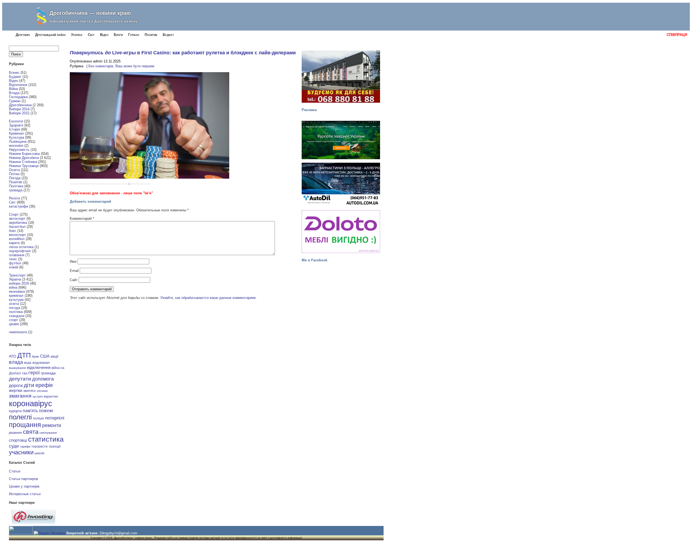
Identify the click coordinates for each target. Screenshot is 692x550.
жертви (15, 390)
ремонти (51, 425)
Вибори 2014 (19, 109)
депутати (20, 379)
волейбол (17, 239)
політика (16, 312)
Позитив (151, 35)
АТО (12, 356)
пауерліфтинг (20, 251)
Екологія (16, 121)
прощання (25, 424)
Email (74, 271)
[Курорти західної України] (341, 140)
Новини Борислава (24, 154)
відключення (39, 367)
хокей (13, 267)
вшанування (17, 367)
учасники (21, 452)
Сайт (74, 280)
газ (24, 373)
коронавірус (30, 403)
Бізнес (14, 73)
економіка (17, 291)
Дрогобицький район (50, 35)
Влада (14, 93)
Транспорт (17, 275)
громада (15, 190)
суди (14, 446)
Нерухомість (19, 150)
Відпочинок (18, 85)
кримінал (16, 296)
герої (34, 372)
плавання (16, 255)
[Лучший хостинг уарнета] (33, 523)
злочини (42, 390)
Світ (91, 35)
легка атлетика (21, 247)
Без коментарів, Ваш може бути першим (121, 66)
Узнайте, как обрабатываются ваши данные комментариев (208, 298)
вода (27, 362)
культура (16, 300)
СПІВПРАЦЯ (677, 35)
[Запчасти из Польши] (341, 184)
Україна (76, 35)
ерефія (44, 385)
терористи (39, 446)
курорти (15, 411)
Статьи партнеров (23, 479)
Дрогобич (23, 35)
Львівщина (17, 141)
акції (54, 356)
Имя (73, 261)
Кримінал (16, 133)
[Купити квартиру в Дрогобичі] (341, 77)
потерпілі (54, 418)
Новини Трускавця (24, 166)
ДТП (24, 355)
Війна (13, 89)
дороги (16, 385)
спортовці (18, 440)
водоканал (41, 363)
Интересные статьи (25, 494)
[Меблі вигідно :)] (341, 231)
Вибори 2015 (19, 113)
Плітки (14, 174)
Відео (104, 35)
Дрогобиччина (20, 105)
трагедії (55, 446)
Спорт (14, 214)
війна (13, 287)
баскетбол (17, 227)
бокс (12, 231)
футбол (15, 263)
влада (16, 362)
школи (39, 453)
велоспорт (17, 235)
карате (14, 243)
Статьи (14, 471)
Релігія (14, 198)
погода (14, 308)
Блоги (118, 35)
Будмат (168, 35)
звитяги (29, 391)
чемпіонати (18, 332)
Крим (35, 356)
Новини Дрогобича (24, 158)
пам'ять (30, 410)
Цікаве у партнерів (24, 486)
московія (16, 146)
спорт (13, 320)
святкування (48, 432)
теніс (13, 259)
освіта (14, 304)
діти (29, 385)
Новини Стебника (23, 162)
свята (30, 432)
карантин (51, 396)
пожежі (46, 410)
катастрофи (18, 206)
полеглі (20, 417)
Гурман (133, 35)
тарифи (25, 446)
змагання (20, 396)
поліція (38, 418)
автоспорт (17, 218)
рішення (15, 433)
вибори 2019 (19, 283)
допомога (43, 379)
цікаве (14, 324)
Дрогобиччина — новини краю (90, 13)
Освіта (14, 170)
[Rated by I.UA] (21, 533)
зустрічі (37, 396)
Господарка (18, 97)
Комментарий (82, 218)
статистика (46, 439)
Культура (16, 137)
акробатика (18, 223)
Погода (15, 178)
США (44, 356)
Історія (14, 129)
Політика (16, 186)
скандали (16, 316)
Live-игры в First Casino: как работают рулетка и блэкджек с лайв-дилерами (204, 52)
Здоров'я (16, 125)
